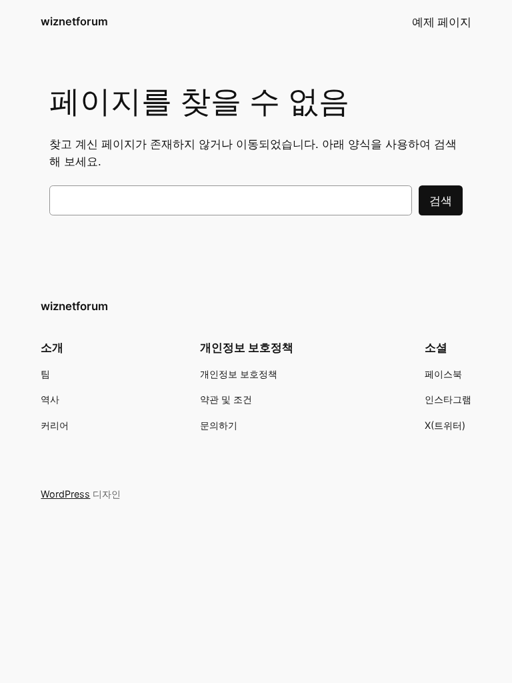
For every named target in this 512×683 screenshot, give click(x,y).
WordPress (65, 494)
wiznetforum (74, 21)
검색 (440, 200)
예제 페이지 (441, 22)
